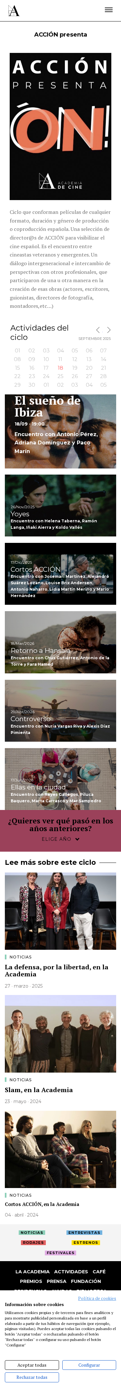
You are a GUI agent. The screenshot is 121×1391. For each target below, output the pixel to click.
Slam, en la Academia (39, 1089)
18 (60, 368)
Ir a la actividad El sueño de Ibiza (60, 431)
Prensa (56, 1281)
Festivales (61, 1253)
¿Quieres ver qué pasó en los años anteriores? (60, 824)
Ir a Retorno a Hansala (60, 642)
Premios (31, 1281)
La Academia (32, 1272)
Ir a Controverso (60, 711)
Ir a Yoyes (60, 505)
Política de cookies (97, 1298)
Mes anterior (99, 330)
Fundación (86, 1281)
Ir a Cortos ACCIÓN (60, 574)
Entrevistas (84, 1232)
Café (99, 1272)
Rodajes (33, 1242)
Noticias (21, 957)
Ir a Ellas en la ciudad (60, 779)
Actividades (71, 1272)
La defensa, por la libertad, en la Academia (56, 971)
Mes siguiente (107, 330)
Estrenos (86, 1242)
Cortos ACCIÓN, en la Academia (42, 1204)
